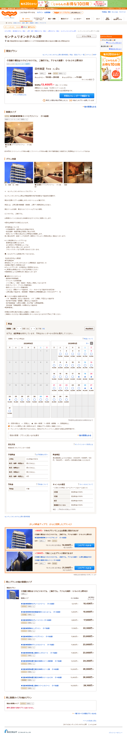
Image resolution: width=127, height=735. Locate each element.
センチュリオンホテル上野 (68, 31)
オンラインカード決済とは (84, 444)
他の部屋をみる (90, 107)
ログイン (40, 12)
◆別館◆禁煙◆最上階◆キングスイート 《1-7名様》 (39, 653)
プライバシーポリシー (115, 733)
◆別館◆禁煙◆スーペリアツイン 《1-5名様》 (37, 636)
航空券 (88, 18)
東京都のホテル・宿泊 (19, 31)
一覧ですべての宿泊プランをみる (85, 713)
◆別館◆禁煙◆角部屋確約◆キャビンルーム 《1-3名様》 (41, 612)
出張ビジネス (17, 23)
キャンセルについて (86, 484)
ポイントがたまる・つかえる (12, 27)
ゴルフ (98, 18)
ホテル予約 (8, 31)
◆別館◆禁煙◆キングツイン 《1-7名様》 (35, 628)
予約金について (43, 484)
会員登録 (47, 12)
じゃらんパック (39, 18)
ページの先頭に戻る (89, 721)
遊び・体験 (52, 19)
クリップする (86, 36)
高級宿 (31, 23)
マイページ (122, 12)
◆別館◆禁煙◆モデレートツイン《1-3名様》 (36, 620)
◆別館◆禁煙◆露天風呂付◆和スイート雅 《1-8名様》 (40, 669)
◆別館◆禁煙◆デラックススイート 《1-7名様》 (38, 645)
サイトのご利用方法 (108, 8)
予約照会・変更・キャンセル (110, 12)
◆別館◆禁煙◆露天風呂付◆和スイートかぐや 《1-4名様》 (42, 677)
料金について (88, 339)
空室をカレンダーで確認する (77, 96)
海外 (107, 18)
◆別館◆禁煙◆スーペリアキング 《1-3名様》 (51, 538)
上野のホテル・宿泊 (53, 31)
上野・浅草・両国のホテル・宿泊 (36, 31)
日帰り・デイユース (40, 23)
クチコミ (89, 55)
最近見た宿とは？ (116, 49)
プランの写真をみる (19, 95)
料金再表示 (89, 329)
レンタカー (77, 19)
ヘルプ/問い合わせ (120, 8)
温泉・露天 (25, 23)
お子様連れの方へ (42, 454)
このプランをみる (84, 545)
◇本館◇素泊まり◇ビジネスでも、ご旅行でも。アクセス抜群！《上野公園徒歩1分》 (63, 557)
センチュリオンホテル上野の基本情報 (55, 55)
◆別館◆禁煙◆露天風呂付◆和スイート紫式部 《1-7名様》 (42, 661)
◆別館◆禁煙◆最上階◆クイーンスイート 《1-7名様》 (40, 686)
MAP (94, 55)
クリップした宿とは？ (115, 42)
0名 (43, 329)
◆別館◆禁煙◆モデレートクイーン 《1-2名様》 (38, 604)
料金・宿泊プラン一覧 (77, 55)
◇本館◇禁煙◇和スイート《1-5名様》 (48, 560)
